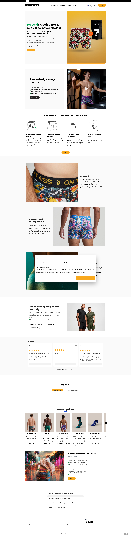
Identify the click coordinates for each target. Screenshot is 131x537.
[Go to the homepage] (32, 5)
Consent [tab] (45, 262)
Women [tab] (31, 0)
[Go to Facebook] (89, 522)
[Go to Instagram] (86, 522)
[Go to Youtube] (91, 522)
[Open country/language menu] (88, 5)
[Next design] (106, 423)
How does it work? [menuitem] (53, 5)
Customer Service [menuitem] (71, 5)
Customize (64, 278)
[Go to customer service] (126, 534)
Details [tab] (65, 262)
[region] (65, 353)
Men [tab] (27, 0)
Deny (46, 278)
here (34, 363)
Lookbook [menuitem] (62, 5)
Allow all (85, 278)
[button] (65, 494)
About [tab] (85, 262)
